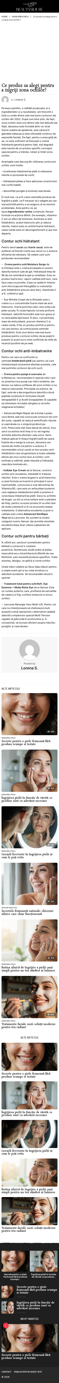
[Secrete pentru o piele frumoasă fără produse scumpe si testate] (29, 714)
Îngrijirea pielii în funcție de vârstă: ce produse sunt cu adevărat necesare (27, 799)
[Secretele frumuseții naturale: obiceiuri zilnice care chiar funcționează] (29, 884)
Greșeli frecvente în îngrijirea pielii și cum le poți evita (27, 855)
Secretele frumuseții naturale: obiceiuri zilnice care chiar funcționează (27, 912)
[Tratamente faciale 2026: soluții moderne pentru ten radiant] (29, 997)
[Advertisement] (29, 52)
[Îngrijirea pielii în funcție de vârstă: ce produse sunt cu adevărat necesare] (29, 771)
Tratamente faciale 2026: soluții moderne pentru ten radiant (29, 1025)
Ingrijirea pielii (8, 738)
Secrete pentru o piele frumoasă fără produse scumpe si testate (26, 742)
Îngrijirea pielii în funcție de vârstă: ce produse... (43, 1275)
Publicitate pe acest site (28, 1372)
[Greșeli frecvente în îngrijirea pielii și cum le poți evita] (29, 827)
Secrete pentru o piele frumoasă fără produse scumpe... (15, 1276)
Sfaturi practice (9, 908)
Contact (6, 1372)
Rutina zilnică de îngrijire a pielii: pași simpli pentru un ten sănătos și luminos (28, 969)
